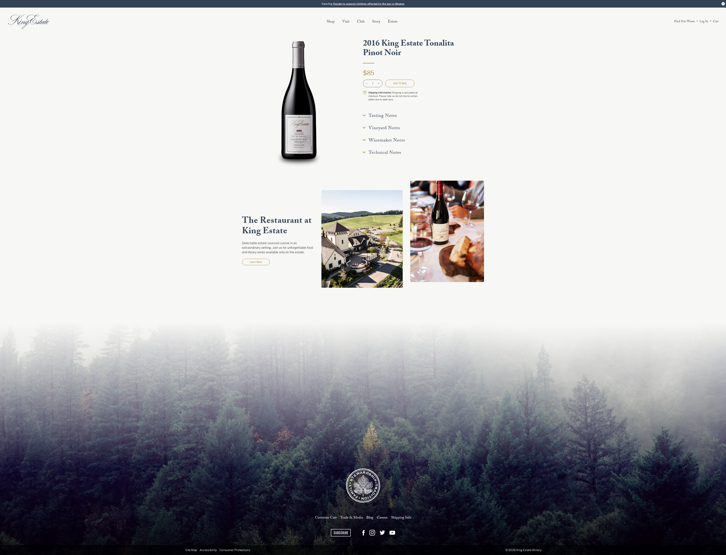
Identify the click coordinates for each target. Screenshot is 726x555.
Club (361, 22)
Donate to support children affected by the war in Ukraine (368, 3)
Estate (393, 22)
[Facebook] (363, 533)
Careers (382, 518)
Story (376, 22)
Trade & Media (351, 518)
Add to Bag (400, 83)
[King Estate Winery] (363, 485)
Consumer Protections (235, 550)
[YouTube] (392, 533)
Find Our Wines (684, 21)
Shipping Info (401, 518)
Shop (331, 22)
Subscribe (341, 533)
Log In (704, 21)
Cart (715, 21)
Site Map (191, 550)
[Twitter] (382, 533)
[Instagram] (372, 533)
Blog (369, 518)
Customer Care (326, 518)
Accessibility (208, 550)
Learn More (256, 262)
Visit (345, 22)
